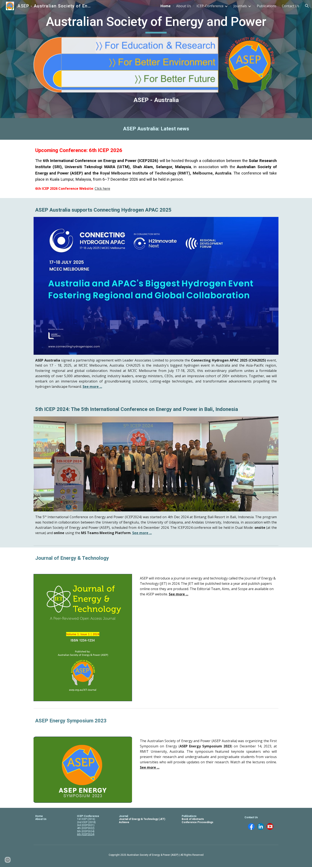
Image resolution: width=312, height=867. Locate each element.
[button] (307, 6)
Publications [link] (266, 6)
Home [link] (165, 6)
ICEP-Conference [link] (210, 6)
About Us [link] (183, 6)
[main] (156, 23)
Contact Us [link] (290, 6)
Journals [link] (240, 6)
